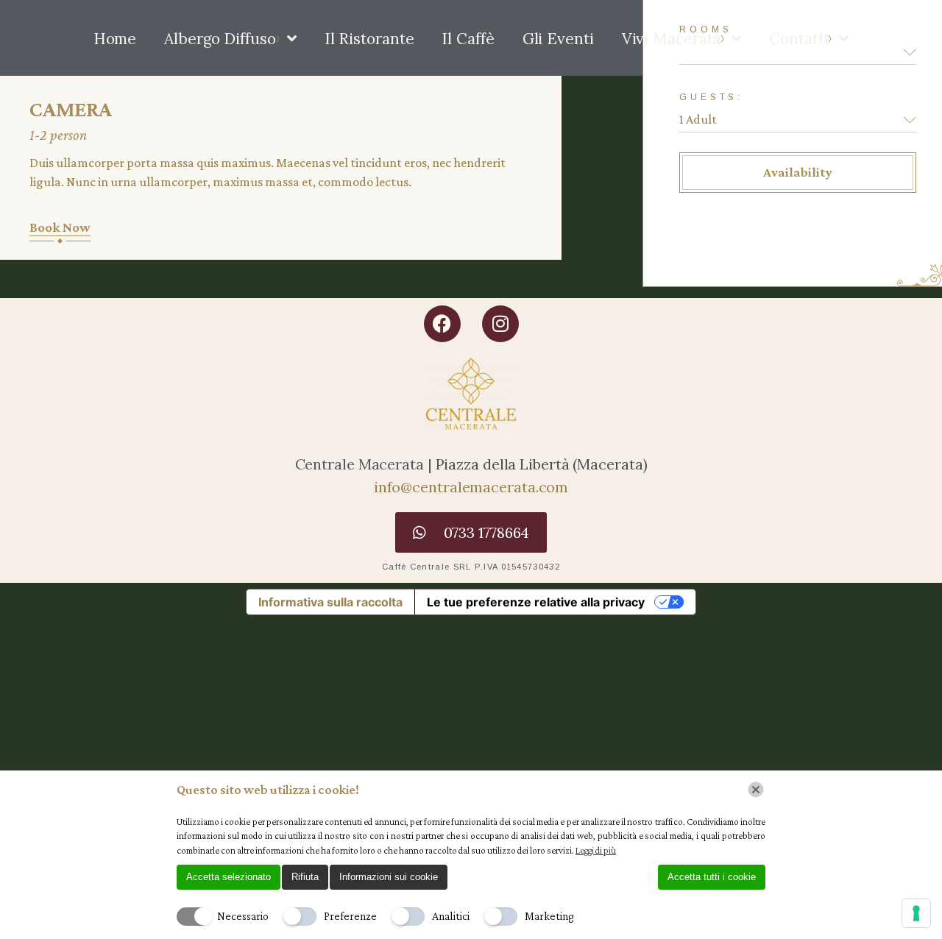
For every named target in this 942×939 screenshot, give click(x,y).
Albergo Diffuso (220, 39)
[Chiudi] (755, 789)
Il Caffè (468, 39)
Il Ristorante (369, 39)
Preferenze (350, 916)
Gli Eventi (558, 39)
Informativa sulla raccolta (330, 602)
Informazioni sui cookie (388, 876)
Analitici (451, 916)
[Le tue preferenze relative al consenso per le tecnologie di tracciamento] (916, 913)
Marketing (549, 916)
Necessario (243, 916)
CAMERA (70, 108)
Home (115, 39)
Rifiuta (305, 876)
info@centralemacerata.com (471, 487)
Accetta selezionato (228, 876)
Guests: (711, 97)
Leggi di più (596, 850)
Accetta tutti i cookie (711, 876)
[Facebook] (442, 323)
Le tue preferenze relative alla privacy (536, 602)
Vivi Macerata (671, 39)
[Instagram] (500, 323)
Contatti (798, 39)
